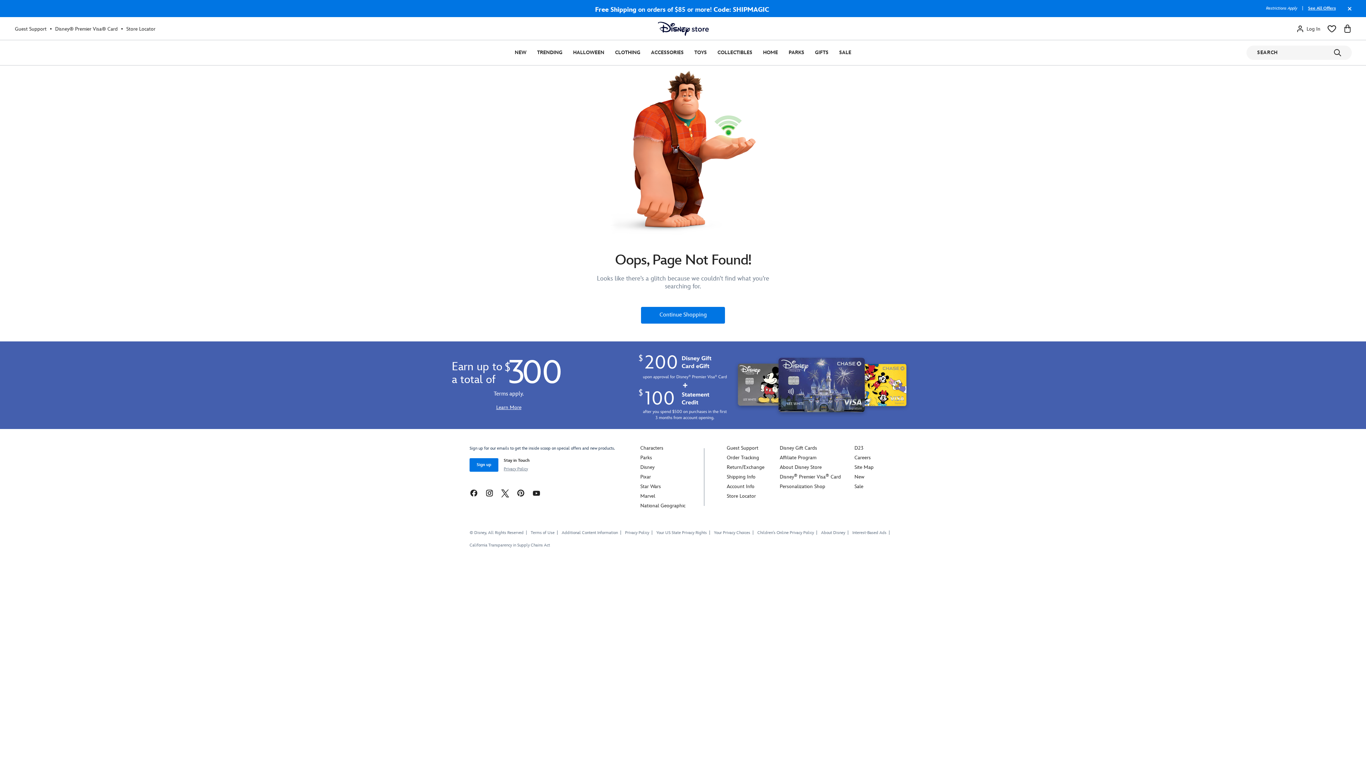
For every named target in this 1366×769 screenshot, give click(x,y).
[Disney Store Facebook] (474, 493)
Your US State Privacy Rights (681, 532)
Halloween (588, 52)
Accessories (667, 52)
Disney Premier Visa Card (810, 477)
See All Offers (1322, 8)
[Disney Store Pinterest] (521, 493)
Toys (700, 52)
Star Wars (650, 486)
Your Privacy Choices (732, 532)
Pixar (645, 477)
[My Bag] (1347, 29)
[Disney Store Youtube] (536, 493)
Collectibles (735, 52)
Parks (796, 52)
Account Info (741, 486)
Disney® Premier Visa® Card (86, 29)
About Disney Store (801, 467)
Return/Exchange (745, 467)
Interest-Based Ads (869, 532)
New (520, 52)
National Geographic (662, 506)
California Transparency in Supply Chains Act (510, 545)
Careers (862, 458)
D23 (858, 448)
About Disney (833, 532)
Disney (647, 467)
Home (770, 52)
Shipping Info (741, 477)
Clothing (627, 52)
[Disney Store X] (505, 493)
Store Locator (140, 29)
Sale (845, 52)
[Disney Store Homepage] (683, 29)
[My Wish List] (1332, 29)
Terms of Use (543, 532)
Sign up (484, 464)
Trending (549, 52)
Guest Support (31, 29)
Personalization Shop (802, 486)
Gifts (821, 52)
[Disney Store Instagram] (489, 493)
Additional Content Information (590, 532)
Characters (651, 448)
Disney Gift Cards (798, 448)
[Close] (1347, 12)
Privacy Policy (516, 469)
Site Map (864, 467)
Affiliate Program (798, 458)
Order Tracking (743, 458)
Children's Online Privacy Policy (785, 532)
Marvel (647, 496)
